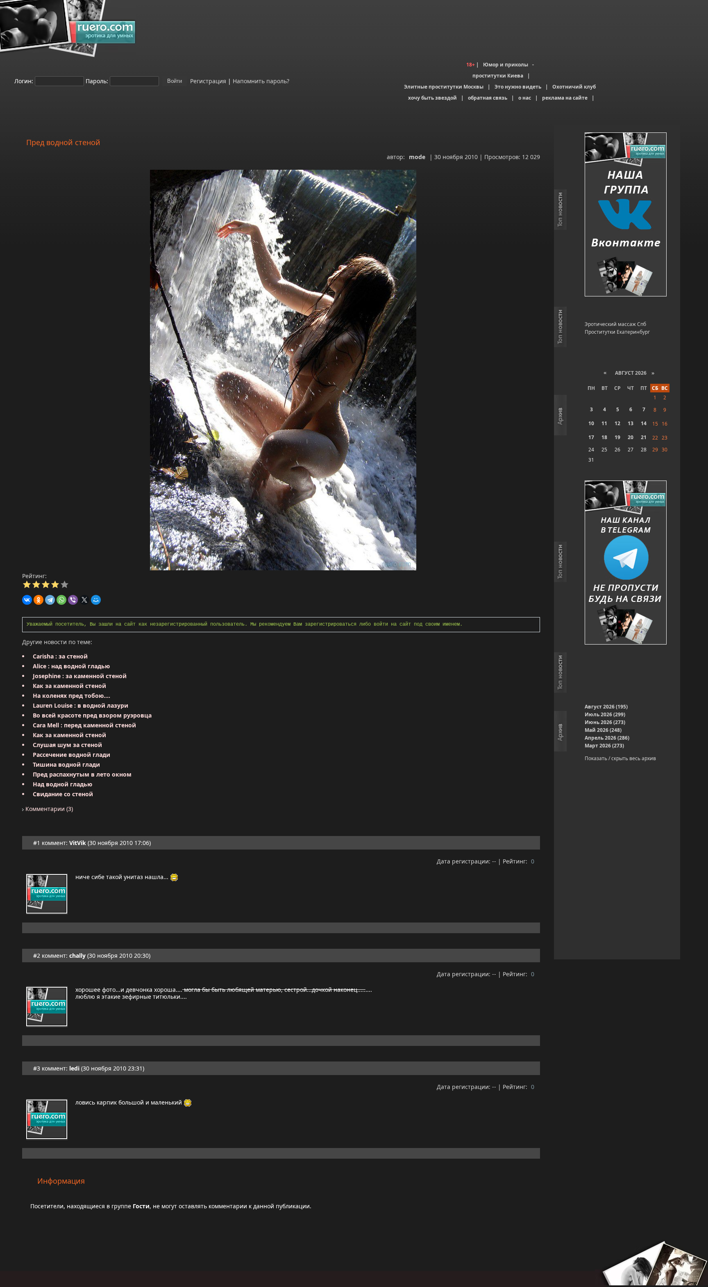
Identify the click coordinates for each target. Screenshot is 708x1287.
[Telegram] (50, 600)
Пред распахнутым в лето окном (82, 774)
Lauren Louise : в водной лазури (80, 705)
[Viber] (73, 600)
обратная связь (487, 97)
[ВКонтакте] (27, 600)
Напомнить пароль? (261, 80)
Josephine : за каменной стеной (80, 676)
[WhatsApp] (61, 600)
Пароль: (97, 80)
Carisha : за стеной (60, 656)
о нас (524, 97)
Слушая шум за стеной (67, 745)
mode (417, 157)
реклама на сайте (565, 97)
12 (617, 423)
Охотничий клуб (574, 86)
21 (644, 437)
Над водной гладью (62, 784)
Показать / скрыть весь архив (620, 758)
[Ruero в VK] (626, 215)
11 (604, 423)
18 (604, 437)
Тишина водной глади (66, 764)
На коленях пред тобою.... (71, 695)
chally (77, 955)
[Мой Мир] (96, 600)
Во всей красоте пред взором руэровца (92, 715)
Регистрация (207, 80)
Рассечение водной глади (71, 755)
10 (591, 423)
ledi (74, 1068)
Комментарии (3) (48, 809)
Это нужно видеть (518, 86)
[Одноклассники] (38, 600)
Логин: (23, 80)
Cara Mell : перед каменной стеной (84, 725)
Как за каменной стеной (69, 686)
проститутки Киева (497, 75)
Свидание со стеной (63, 794)
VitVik (77, 843)
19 (617, 437)
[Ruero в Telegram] (626, 563)
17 (591, 437)
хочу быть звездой (432, 97)
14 (644, 423)
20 (630, 437)
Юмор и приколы (505, 64)
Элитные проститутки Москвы (443, 86)
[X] (84, 600)
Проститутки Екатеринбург (617, 331)
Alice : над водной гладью (71, 666)
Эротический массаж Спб (615, 324)
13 (630, 423)
